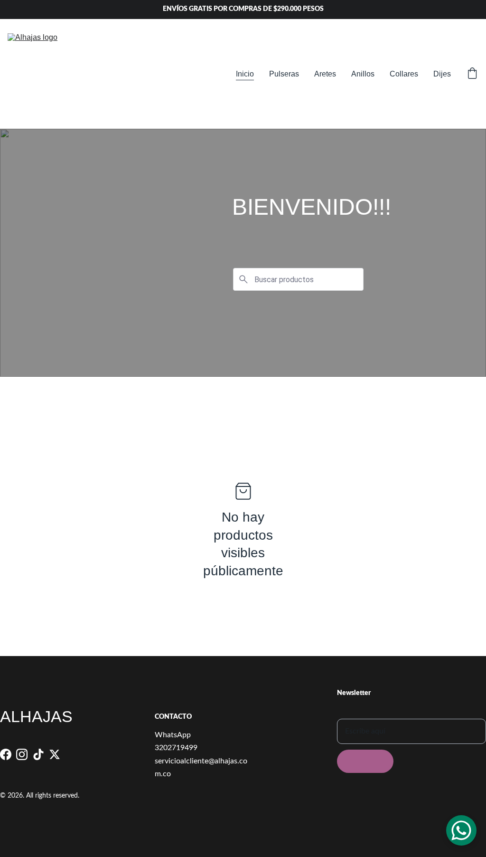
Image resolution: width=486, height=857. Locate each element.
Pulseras (284, 74)
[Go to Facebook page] (5, 754)
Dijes (442, 74)
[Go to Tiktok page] (38, 754)
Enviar (365, 761)
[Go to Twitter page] (54, 754)
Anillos (362, 74)
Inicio (245, 74)
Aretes (325, 74)
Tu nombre (354, 712)
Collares (404, 74)
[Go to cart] (472, 74)
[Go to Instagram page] (22, 754)
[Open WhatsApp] (461, 830)
